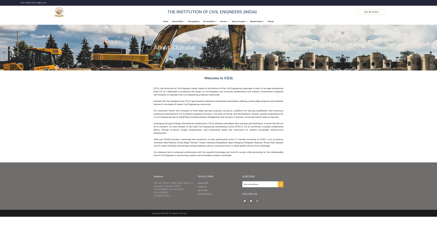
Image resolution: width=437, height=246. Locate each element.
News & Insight (238, 21)
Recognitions (194, 21)
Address (158, 176)
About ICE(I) (177, 21)
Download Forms (205, 194)
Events (223, 21)
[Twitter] (244, 201)
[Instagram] (257, 201)
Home (165, 21)
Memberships (256, 21)
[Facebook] (251, 201)
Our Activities (209, 21)
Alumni (271, 21)
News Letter (203, 190)
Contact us (202, 187)
